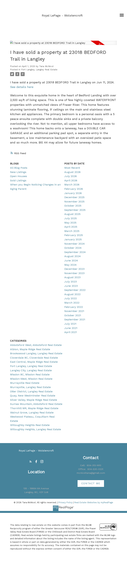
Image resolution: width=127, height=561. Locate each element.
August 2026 (72, 172)
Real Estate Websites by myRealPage (93, 502)
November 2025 (74, 201)
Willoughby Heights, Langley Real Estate (35, 429)
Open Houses (18, 176)
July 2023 (70, 281)
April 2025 (70, 226)
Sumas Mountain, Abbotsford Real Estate (36, 404)
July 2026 (70, 176)
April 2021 (70, 332)
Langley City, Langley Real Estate (31, 370)
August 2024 (72, 256)
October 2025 (72, 205)
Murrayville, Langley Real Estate (30, 387)
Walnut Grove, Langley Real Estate (32, 412)
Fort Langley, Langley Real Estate (39, 69)
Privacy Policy (66, 502)
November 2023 (74, 273)
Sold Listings (18, 180)
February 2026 (73, 188)
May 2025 (70, 222)
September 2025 (74, 209)
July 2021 (70, 323)
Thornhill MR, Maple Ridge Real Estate (34, 408)
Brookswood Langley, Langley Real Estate (36, 353)
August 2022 (72, 294)
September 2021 (74, 319)
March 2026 (71, 184)
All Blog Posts (18, 167)
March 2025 (71, 231)
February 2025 (73, 235)
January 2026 (73, 193)
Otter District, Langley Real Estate (31, 391)
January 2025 (73, 239)
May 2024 (70, 264)
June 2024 (71, 260)
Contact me (90, 483)
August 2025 (72, 214)
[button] (30, 461)
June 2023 (71, 285)
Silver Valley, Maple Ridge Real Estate (33, 399)
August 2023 (72, 277)
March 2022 (71, 302)
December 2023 (74, 268)
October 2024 (73, 247)
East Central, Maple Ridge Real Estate (34, 361)
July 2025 (70, 218)
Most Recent (72, 167)
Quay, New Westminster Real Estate (32, 395)
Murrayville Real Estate (24, 382)
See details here (21, 87)
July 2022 (70, 298)
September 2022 (74, 290)
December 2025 (74, 197)
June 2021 (70, 328)
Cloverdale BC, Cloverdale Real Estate (34, 357)
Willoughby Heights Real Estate (30, 425)
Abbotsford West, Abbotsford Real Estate (36, 345)
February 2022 (73, 307)
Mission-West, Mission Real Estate (31, 378)
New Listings (18, 172)
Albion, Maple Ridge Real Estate (30, 349)
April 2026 (70, 180)
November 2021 (74, 311)
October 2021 (72, 315)
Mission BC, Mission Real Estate (30, 374)
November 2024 (74, 243)
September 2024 (75, 252)
